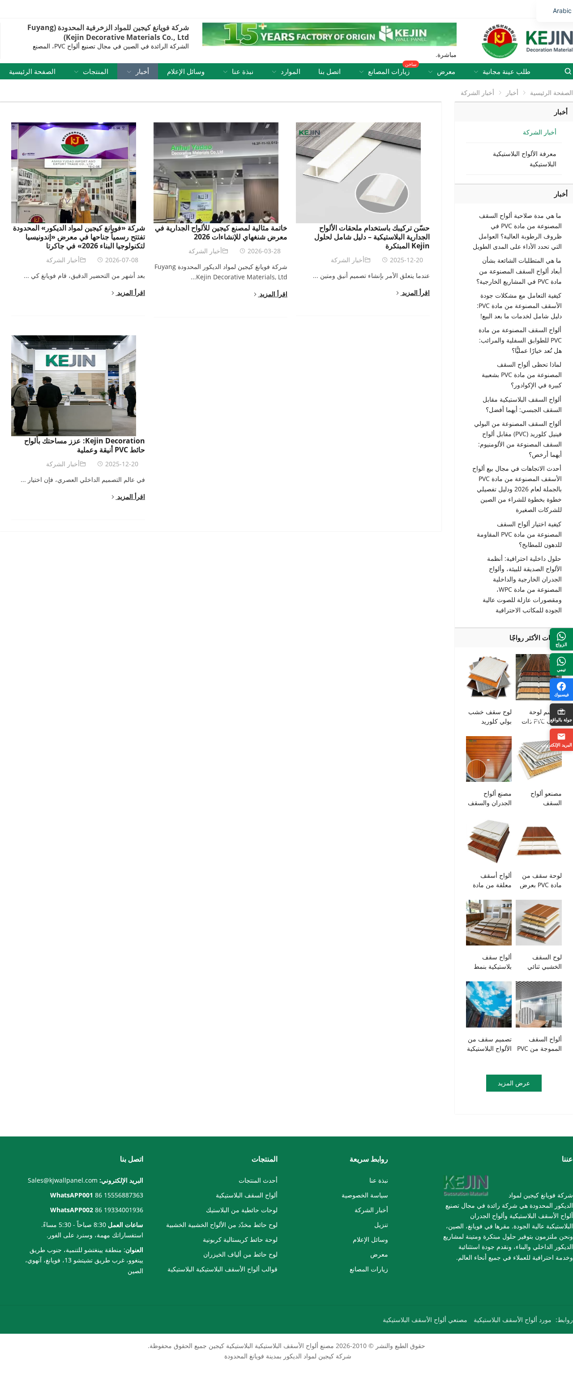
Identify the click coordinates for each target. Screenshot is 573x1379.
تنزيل (381, 1224)
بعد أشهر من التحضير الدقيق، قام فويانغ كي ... (84, 275)
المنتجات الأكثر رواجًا (538, 637)
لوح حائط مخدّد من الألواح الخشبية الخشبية (222, 1224)
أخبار (512, 92)
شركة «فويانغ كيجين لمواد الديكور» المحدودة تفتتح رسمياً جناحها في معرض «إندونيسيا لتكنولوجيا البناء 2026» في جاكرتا (79, 237)
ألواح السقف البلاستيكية (247, 1195)
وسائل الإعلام (370, 1239)
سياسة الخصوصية (365, 1195)
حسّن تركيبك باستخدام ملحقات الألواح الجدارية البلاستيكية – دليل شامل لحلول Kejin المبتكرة (372, 237)
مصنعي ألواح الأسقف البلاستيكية (425, 1319)
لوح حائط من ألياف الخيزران (240, 1254)
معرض (379, 1254)
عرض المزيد (514, 1083)
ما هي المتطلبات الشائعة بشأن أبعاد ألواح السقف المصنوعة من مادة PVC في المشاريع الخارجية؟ (519, 270)
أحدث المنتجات (258, 1180)
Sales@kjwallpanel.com (63, 1180)
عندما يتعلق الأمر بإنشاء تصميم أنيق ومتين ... (371, 275)
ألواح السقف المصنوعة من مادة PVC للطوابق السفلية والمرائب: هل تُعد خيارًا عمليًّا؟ (520, 340)
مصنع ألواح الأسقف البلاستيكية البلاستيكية (280, 1345)
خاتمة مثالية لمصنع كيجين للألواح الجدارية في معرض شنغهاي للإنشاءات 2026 (221, 232)
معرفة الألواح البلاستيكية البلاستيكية (524, 158)
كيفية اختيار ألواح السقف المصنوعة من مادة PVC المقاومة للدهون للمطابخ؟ (519, 534)
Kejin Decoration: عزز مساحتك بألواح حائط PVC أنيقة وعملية (84, 445)
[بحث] (567, 71)
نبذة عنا (378, 1180)
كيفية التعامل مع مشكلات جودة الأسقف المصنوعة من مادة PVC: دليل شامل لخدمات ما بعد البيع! (519, 305)
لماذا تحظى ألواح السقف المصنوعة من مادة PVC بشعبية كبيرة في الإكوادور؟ (522, 374)
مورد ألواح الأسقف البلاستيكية (513, 1319)
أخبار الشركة (63, 260)
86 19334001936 (119, 1210)
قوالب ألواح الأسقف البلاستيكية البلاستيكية (222, 1269)
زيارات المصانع (369, 1269)
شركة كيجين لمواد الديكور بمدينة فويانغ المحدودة (287, 1356)
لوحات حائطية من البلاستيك (242, 1210)
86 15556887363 (119, 1195)
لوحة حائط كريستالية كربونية (240, 1239)
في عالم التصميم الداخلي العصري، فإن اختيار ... (83, 479)
